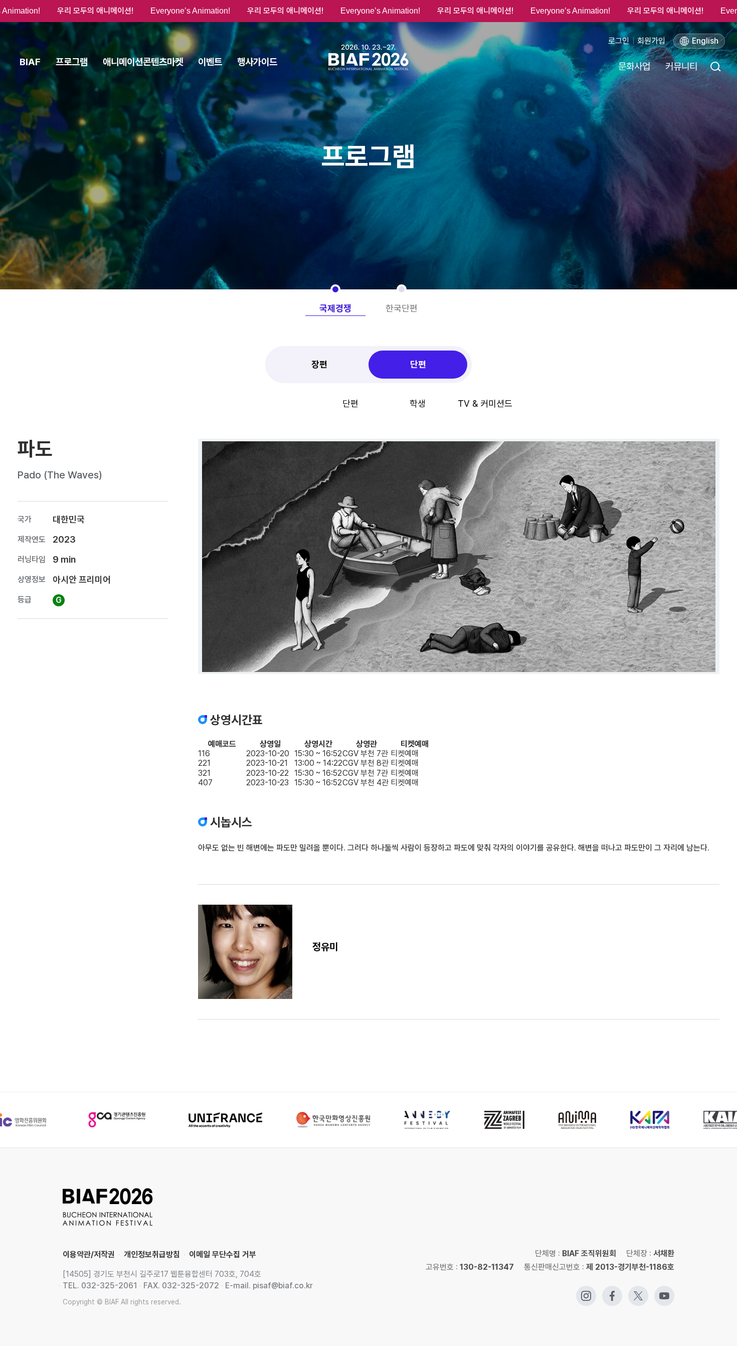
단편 (418, 364)
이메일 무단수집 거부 (222, 1254)
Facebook (612, 1290)
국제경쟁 (335, 308)
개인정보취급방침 (152, 1254)
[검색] (715, 66)
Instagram (586, 1290)
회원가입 (651, 41)
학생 (418, 403)
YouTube (664, 1290)
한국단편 (402, 308)
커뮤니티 (681, 66)
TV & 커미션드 (485, 403)
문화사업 (634, 66)
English (705, 41)
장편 (319, 364)
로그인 (618, 41)
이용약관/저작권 (89, 1254)
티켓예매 (405, 753)
